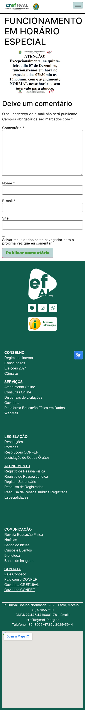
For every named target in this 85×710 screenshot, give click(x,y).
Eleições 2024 (15, 368)
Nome (8, 183)
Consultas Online (17, 392)
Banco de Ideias (16, 545)
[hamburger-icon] (78, 5)
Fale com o (13, 579)
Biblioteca (12, 555)
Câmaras (11, 373)
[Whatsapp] (53, 308)
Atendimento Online (19, 387)
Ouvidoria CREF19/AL (21, 585)
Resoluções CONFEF (21, 452)
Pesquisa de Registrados (23, 487)
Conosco (18, 574)
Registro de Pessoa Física (24, 471)
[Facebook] (32, 308)
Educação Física (29, 534)
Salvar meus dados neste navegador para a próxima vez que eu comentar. (38, 241)
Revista (10, 534)
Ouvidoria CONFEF (19, 590)
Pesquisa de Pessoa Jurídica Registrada (35, 492)
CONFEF (29, 579)
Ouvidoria (12, 403)
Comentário (13, 128)
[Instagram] (42, 308)
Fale (7, 574)
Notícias (10, 540)
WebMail (11, 413)
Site (5, 218)
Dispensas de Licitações (23, 397)
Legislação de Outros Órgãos (27, 457)
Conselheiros (14, 363)
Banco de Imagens (18, 561)
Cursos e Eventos (18, 550)
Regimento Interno (18, 358)
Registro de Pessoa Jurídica (26, 476)
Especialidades (16, 497)
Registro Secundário (20, 482)
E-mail (8, 200)
